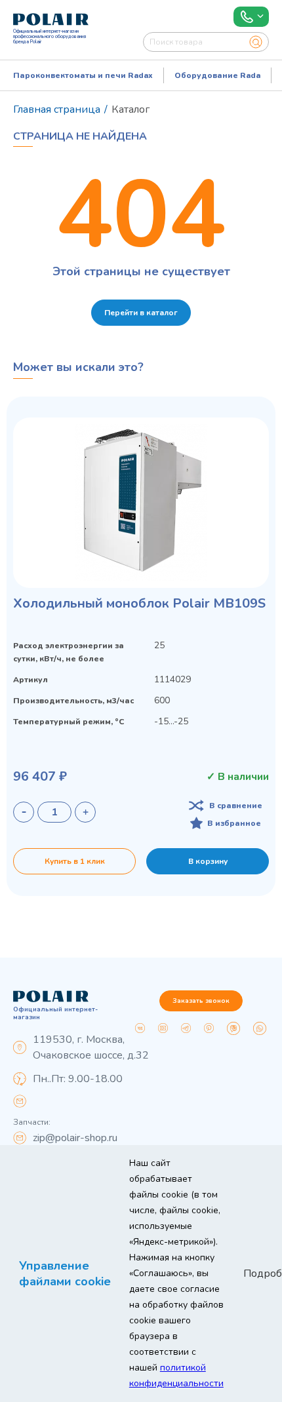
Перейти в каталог (141, 312)
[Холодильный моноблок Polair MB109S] (141, 503)
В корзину (208, 861)
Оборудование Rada (217, 75)
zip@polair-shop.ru (75, 1138)
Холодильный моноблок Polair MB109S (139, 603)
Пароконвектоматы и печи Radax (83, 75)
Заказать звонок (201, 1000)
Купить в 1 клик (75, 861)
